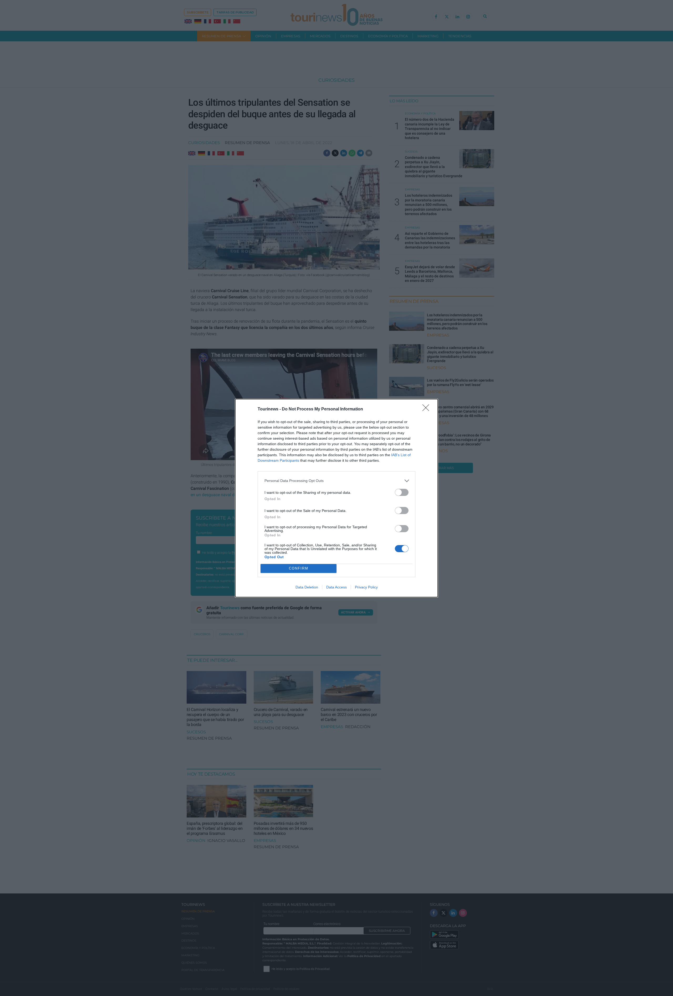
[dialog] (336, 498)
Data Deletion (306, 587)
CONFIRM (298, 568)
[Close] (427, 409)
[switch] (402, 492)
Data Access (336, 587)
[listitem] (336, 481)
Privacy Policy (366, 587)
